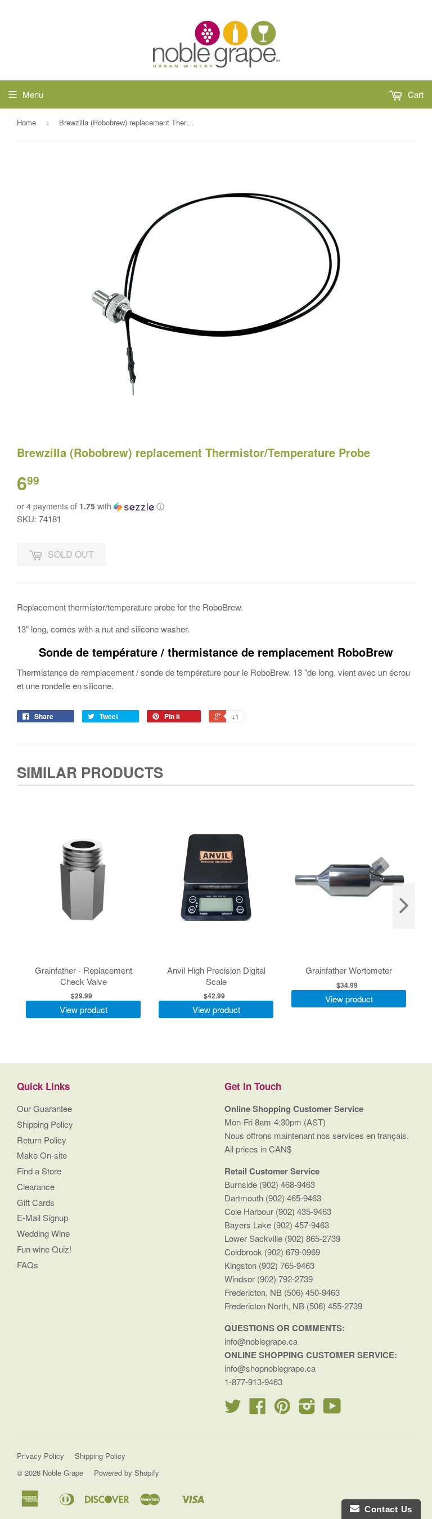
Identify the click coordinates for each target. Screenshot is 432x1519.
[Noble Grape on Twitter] (232, 1409)
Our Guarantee (44, 1108)
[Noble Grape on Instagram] (307, 1409)
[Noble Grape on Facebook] (257, 1409)
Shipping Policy (45, 1124)
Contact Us (385, 1509)
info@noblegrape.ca (261, 1341)
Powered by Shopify (126, 1472)
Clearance (36, 1186)
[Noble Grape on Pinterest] (282, 1409)
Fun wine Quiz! (44, 1249)
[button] (216, 506)
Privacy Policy (40, 1455)
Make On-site (42, 1155)
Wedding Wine (43, 1233)
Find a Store (39, 1171)
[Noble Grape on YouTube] (332, 1409)
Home (26, 122)
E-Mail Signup (42, 1217)
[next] (404, 906)
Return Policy (41, 1140)
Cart (415, 94)
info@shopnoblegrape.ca (270, 1368)
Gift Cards (36, 1202)
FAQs (27, 1265)
